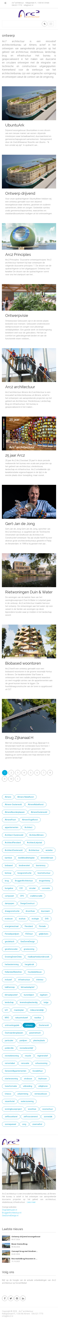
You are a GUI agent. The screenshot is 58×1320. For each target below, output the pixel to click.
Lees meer (31, 1202)
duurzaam (45, 911)
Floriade (42, 926)
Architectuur (34, 850)
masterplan (19, 1010)
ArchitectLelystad (34, 842)
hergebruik (29, 964)
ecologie (35, 919)
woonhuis (32, 1109)
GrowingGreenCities (13, 957)
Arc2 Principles (18, 254)
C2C (21, 888)
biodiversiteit (24, 865)
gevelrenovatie (11, 949)
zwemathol (37, 1124)
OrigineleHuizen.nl (9, 1210)
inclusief (8, 980)
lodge (46, 1002)
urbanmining (22, 1094)
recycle (28, 1056)
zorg (24, 1124)
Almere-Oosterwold (13, 804)
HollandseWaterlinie (13, 972)
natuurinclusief (21, 1018)
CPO (22, 896)
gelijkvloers (43, 934)
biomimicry (40, 865)
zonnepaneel (10, 1124)
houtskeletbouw (35, 972)
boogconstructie (24, 873)
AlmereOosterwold (39, 812)
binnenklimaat (47, 858)
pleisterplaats (39, 1040)
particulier (9, 1040)
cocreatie (46, 888)
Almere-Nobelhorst (25, 797)
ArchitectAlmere (36, 835)
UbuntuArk (14, 125)
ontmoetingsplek (12, 1025)
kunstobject (29, 995)
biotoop (8, 873)
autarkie (49, 850)
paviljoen (23, 1040)
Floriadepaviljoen (12, 934)
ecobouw (9, 919)
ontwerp (29, 1025)
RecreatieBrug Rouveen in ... (24, 1259)
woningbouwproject (13, 1109)
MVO (7, 1018)
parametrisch (35, 1033)
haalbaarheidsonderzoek (38, 957)
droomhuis (30, 911)
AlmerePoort (10, 820)
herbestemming (12, 964)
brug (7, 881)
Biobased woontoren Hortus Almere (23, 665)
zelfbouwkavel (11, 1116)
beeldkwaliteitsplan (26, 858)
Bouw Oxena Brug (19, 1244)
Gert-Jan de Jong (20, 523)
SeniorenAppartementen (15, 1071)
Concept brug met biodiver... (24, 1251)
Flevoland (29, 926)
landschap (9, 1002)
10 (11, 779)
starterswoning (11, 1079)
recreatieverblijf (26, 1048)
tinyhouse (42, 1079)
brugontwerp (44, 881)
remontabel (10, 1063)
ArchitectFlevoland (13, 842)
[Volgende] (17, 779)
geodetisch (9, 941)
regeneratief (42, 1056)
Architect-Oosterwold (14, 835)
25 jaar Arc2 (15, 455)
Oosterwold (44, 1025)
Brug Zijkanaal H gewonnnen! (19, 739)
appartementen (11, 827)
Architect (28, 827)
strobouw (28, 1079)
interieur (39, 980)
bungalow (9, 888)
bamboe (8, 858)
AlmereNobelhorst (36, 804)
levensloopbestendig (28, 1002)
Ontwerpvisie (16, 315)
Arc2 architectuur (20, 387)
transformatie (11, 1086)
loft (6, 1010)
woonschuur (47, 1109)
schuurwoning (41, 1063)
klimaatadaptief (28, 987)
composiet (9, 896)
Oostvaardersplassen (14, 1033)
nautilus (37, 1018)
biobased (9, 865)
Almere (8, 797)
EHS (47, 919)
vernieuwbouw (40, 1094)
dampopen (9, 903)
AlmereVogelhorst (30, 820)
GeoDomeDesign (28, 941)
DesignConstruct (27, 903)
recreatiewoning (12, 1056)
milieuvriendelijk (37, 1010)
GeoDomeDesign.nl (10, 1215)
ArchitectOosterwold (14, 850)
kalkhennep (10, 987)
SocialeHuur (38, 1071)
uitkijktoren (43, 1086)
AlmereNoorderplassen (15, 812)
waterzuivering (27, 1101)
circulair (32, 888)
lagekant (43, 995)
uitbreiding (27, 1086)
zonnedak (48, 1116)
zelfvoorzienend (31, 1116)
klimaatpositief (11, 995)
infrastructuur (24, 980)
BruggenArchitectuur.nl (11, 1213)
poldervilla (9, 1048)
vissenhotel (10, 1101)
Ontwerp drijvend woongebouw (20, 195)
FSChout (29, 934)
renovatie (25, 1063)
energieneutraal (11, 926)
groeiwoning (29, 949)
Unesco (8, 1094)
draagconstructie (12, 911)
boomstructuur (44, 873)
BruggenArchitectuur (24, 881)
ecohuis (22, 919)
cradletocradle (36, 896)
